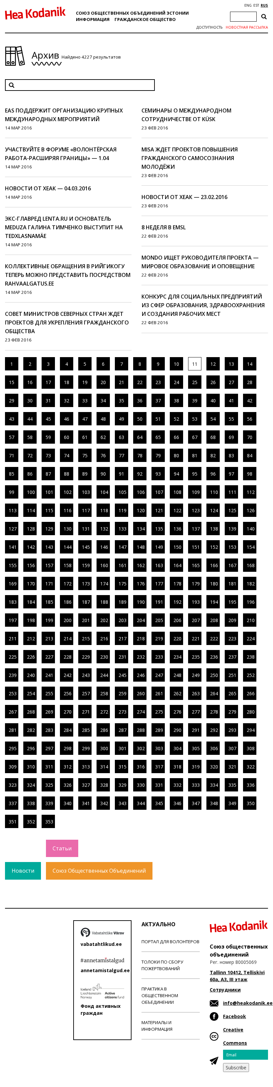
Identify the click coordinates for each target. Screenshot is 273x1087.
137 (196, 529)
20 (103, 382)
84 (249, 455)
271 (86, 712)
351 (13, 821)
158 (68, 565)
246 (141, 675)
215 (86, 638)
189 (123, 602)
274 (141, 712)
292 (214, 730)
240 (31, 675)
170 (31, 583)
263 (196, 693)
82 (213, 455)
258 (104, 693)
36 (139, 400)
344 (141, 803)
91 (121, 474)
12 (213, 364)
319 (196, 766)
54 (213, 419)
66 (176, 437)
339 (49, 803)
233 (159, 657)
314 (104, 766)
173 (86, 583)
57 (11, 437)
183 (13, 602)
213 (49, 638)
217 (123, 638)
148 (141, 547)
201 (86, 620)
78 (139, 455)
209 (232, 620)
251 (232, 675)
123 (196, 510)
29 (11, 400)
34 (103, 400)
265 (232, 693)
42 (249, 400)
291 (196, 730)
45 (48, 419)
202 (104, 620)
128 (31, 529)
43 (11, 419)
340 (68, 803)
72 (30, 455)
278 (214, 712)
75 (85, 455)
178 (177, 583)
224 (251, 638)
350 (251, 803)
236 (214, 657)
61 (85, 437)
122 (177, 510)
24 (176, 382)
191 (159, 602)
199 (49, 620)
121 (159, 510)
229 (86, 657)
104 (104, 492)
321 (232, 766)
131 (86, 529)
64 (139, 437)
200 (68, 620)
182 (251, 583)
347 (196, 803)
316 (141, 766)
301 (123, 748)
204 (141, 620)
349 (232, 803)
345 (159, 803)
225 (13, 657)
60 (66, 437)
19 (85, 382)
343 (123, 803)
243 (86, 675)
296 (31, 748)
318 (177, 766)
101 (49, 492)
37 (158, 400)
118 (104, 510)
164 (177, 565)
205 (159, 620)
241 (49, 675)
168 (251, 565)
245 (123, 675)
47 (85, 419)
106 (141, 492)
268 (31, 712)
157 (49, 565)
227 (49, 657)
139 (232, 529)
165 (196, 565)
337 (13, 803)
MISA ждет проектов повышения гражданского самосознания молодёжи (189, 158)
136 (177, 529)
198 (31, 620)
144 (68, 547)
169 (13, 583)
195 (232, 602)
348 (214, 803)
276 (177, 712)
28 (249, 382)
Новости (23, 870)
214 (68, 638)
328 (104, 785)
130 (68, 529)
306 (214, 748)
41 (231, 400)
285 (86, 730)
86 (30, 474)
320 (214, 766)
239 (13, 675)
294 (251, 730)
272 (104, 712)
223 (232, 638)
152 (214, 547)
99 (11, 492)
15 (11, 382)
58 (30, 437)
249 (196, 675)
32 (66, 400)
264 (214, 693)
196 (251, 602)
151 (196, 547)
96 (213, 474)
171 (49, 583)
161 (123, 565)
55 (231, 419)
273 (123, 712)
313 (86, 766)
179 (196, 583)
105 (123, 492)
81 (194, 455)
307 (232, 748)
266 (251, 693)
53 (194, 419)
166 (214, 565)
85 (11, 474)
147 (123, 547)
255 (49, 693)
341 (86, 803)
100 (31, 492)
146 (104, 547)
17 (48, 382)
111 (232, 492)
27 (231, 382)
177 (159, 583)
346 (177, 803)
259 (123, 693)
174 (104, 583)
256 (68, 693)
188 (104, 602)
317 (159, 766)
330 (141, 785)
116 (68, 510)
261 (159, 693)
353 (49, 821)
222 (214, 638)
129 (49, 529)
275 (159, 712)
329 (123, 785)
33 (85, 400)
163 (159, 565)
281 (13, 730)
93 (158, 474)
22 (139, 382)
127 (13, 529)
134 (141, 529)
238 (251, 657)
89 (85, 474)
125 (232, 510)
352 (31, 821)
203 (123, 620)
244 (104, 675)
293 (232, 730)
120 (141, 510)
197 (13, 620)
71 (11, 455)
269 (49, 712)
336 (251, 785)
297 (49, 748)
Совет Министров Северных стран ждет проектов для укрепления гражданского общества (67, 322)
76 (103, 455)
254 (31, 693)
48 (103, 419)
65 (158, 437)
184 (31, 602)
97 (231, 474)
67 (194, 437)
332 (177, 785)
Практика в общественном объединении (159, 995)
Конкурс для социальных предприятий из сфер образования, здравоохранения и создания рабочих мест (203, 305)
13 (231, 364)
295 (13, 748)
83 (231, 455)
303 (159, 748)
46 (66, 419)
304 (177, 748)
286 (104, 730)
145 (86, 547)
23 (158, 382)
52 (176, 419)
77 (121, 455)
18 (66, 382)
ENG (248, 5)
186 (68, 602)
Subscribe (236, 1067)
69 (231, 437)
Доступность (209, 27)
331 (159, 785)
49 (121, 419)
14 (249, 364)
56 (249, 419)
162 (141, 565)
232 (141, 657)
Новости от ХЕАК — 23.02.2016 (184, 197)
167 (232, 565)
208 (214, 620)
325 (49, 785)
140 (251, 529)
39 (194, 400)
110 (214, 492)
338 (31, 803)
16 (30, 382)
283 (49, 730)
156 (31, 565)
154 (251, 547)
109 (196, 492)
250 (214, 675)
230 (104, 657)
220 (177, 638)
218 (141, 638)
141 (13, 547)
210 (251, 620)
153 (232, 547)
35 (121, 400)
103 (86, 492)
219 (159, 638)
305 (196, 748)
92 (139, 474)
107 (159, 492)
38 (176, 400)
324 (31, 785)
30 (30, 400)
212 (31, 638)
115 (49, 510)
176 (141, 583)
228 (68, 657)
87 (48, 474)
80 (176, 455)
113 (13, 510)
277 (196, 712)
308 (251, 748)
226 (31, 657)
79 (158, 455)
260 (141, 693)
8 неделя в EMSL (163, 227)
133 (123, 529)
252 (251, 675)
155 (13, 565)
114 (31, 510)
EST (256, 5)
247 (159, 675)
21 (121, 382)
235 (196, 657)
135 (159, 529)
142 (31, 547)
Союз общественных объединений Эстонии (132, 13)
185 (49, 602)
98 (249, 474)
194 (214, 602)
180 (214, 583)
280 (251, 712)
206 (177, 620)
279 (232, 712)
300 (104, 748)
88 (66, 474)
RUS (264, 5)
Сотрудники (225, 989)
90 (103, 474)
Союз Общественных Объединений (99, 870)
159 (86, 565)
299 (86, 748)
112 (251, 492)
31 (48, 400)
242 (68, 675)
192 (177, 602)
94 (176, 474)
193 (196, 602)
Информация (93, 19)
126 (251, 510)
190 (141, 602)
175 (123, 583)
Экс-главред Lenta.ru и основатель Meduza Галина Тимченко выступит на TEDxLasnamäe (64, 227)
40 (213, 400)
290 (177, 730)
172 (68, 583)
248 (177, 675)
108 (177, 492)
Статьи (62, 848)
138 (214, 529)
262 (177, 693)
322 (251, 766)
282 (31, 730)
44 (30, 419)
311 (49, 766)
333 (196, 785)
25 (194, 382)
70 (249, 437)
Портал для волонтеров (170, 942)
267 (13, 712)
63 (121, 437)
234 (177, 657)
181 (232, 583)
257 (86, 693)
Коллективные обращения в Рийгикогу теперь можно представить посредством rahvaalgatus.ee (68, 275)
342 (104, 803)
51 (158, 419)
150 (177, 547)
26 (213, 382)
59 (48, 437)
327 (86, 785)
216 (104, 638)
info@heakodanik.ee (248, 1003)
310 (31, 766)
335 (232, 785)
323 (13, 785)
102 (68, 492)
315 (123, 766)
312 (68, 766)
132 (104, 529)
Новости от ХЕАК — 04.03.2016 (48, 188)
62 (103, 437)
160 (104, 565)
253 (13, 693)
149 (159, 547)
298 (68, 748)
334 (214, 785)
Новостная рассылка (247, 27)
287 (123, 730)
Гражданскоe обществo (145, 19)
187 (86, 602)
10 (176, 364)
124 (214, 510)
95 (194, 474)
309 (13, 766)
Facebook (234, 1016)
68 (213, 437)
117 (86, 510)
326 (68, 785)
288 (141, 730)
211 (13, 638)
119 (123, 510)
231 (123, 657)
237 (232, 657)
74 (66, 455)
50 (139, 419)
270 (68, 712)
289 (159, 730)
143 (49, 547)
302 (141, 748)
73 (48, 455)
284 (68, 730)
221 (196, 638)
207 (196, 620)
